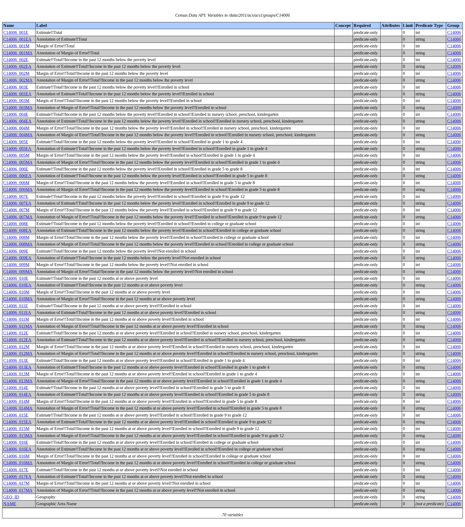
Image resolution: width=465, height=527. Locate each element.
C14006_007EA (17, 203)
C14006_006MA (18, 189)
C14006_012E (15, 333)
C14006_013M (16, 374)
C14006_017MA (18, 490)
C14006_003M (16, 100)
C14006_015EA (17, 422)
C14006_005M (16, 155)
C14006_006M (16, 182)
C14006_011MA (17, 326)
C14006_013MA (18, 381)
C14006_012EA (17, 339)
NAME (9, 503)
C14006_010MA (18, 298)
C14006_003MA (18, 107)
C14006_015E (15, 415)
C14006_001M (16, 46)
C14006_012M (16, 346)
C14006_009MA (18, 271)
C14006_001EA (17, 39)
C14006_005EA (17, 148)
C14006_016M (16, 456)
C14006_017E (15, 469)
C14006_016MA (18, 462)
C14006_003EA (17, 94)
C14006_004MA (18, 134)
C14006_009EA (17, 258)
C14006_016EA (17, 449)
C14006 (454, 32)
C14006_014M (16, 401)
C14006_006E (15, 169)
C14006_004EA (17, 121)
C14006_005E (15, 141)
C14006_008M (16, 237)
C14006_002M (16, 73)
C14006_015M (16, 428)
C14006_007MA (18, 217)
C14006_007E (15, 196)
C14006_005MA (18, 162)
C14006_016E (15, 442)
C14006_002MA (18, 80)
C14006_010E (15, 278)
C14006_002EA (17, 66)
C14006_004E (15, 114)
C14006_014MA (18, 408)
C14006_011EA (17, 312)
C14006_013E (15, 360)
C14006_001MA (18, 53)
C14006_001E (15, 32)
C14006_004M (16, 128)
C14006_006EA (17, 175)
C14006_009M (16, 264)
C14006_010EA (17, 285)
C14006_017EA (17, 476)
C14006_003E (15, 87)
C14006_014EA (17, 394)
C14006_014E (15, 387)
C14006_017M (16, 483)
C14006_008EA (17, 230)
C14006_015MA (18, 435)
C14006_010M (16, 292)
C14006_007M (16, 210)
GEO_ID (11, 497)
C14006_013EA (17, 367)
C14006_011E (15, 305)
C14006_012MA (18, 353)
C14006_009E (15, 251)
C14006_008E (15, 223)
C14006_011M (16, 319)
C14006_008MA (18, 244)
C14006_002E (15, 59)
